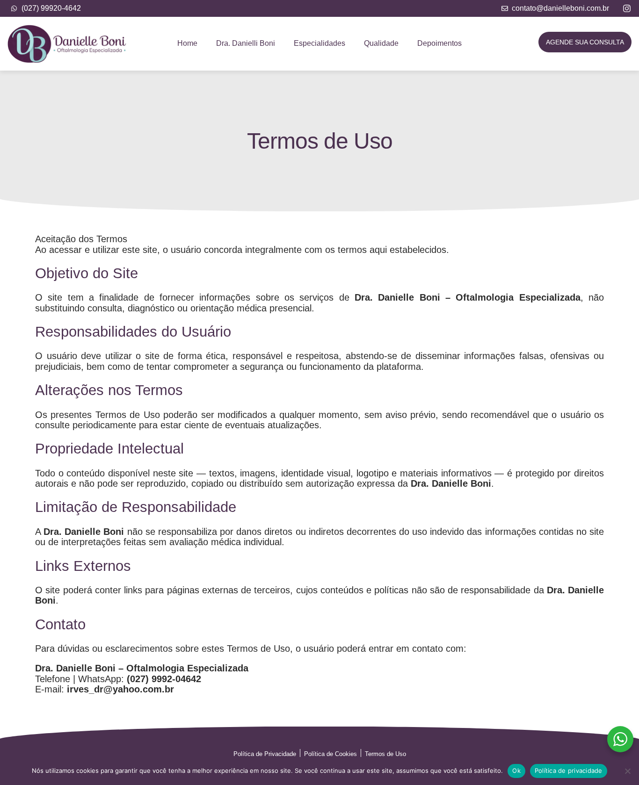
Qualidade (381, 43)
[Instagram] (626, 8)
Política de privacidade (569, 770)
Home (187, 43)
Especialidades (319, 43)
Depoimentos (439, 43)
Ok (516, 770)
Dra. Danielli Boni (245, 43)
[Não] (627, 771)
